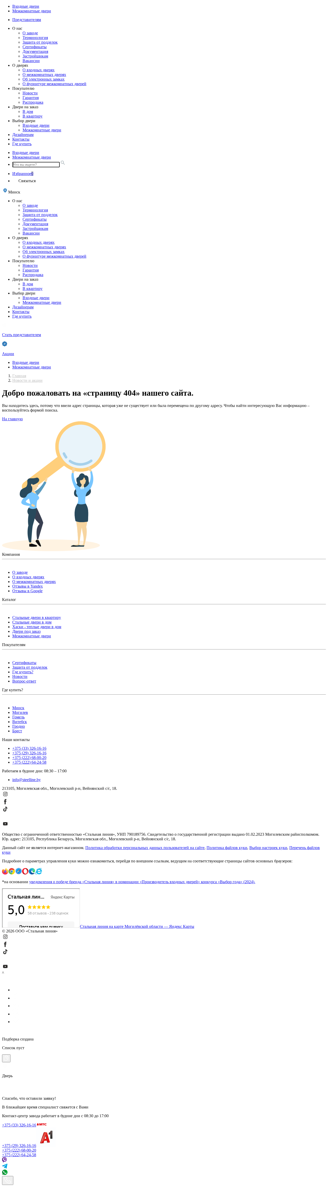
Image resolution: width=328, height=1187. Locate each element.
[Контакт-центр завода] (7, 1180)
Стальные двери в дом (32, 622)
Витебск (19, 721)
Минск (18, 708)
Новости (30, 93)
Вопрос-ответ (24, 681)
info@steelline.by (26, 779)
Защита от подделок (40, 42)
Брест (17, 731)
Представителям (26, 19)
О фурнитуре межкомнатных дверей (54, 84)
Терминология (35, 37)
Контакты (20, 139)
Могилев (20, 712)
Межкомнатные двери (31, 11)
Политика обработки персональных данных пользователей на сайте (144, 847)
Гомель (18, 717)
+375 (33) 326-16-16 (29, 748)
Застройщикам (35, 56)
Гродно (18, 726)
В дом (28, 111)
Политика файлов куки (227, 847)
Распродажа (33, 102)
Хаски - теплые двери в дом (36, 627)
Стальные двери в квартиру (36, 617)
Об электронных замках (44, 79)
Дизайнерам (23, 134)
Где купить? (22, 672)
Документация (35, 51)
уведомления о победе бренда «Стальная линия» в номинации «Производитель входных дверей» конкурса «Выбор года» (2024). (142, 882)
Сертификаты (35, 47)
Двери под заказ (26, 631)
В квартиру (33, 116)
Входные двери (25, 6)
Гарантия (31, 97)
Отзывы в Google (27, 591)
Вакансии (31, 61)
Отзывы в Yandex (27, 586)
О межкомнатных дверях (44, 74)
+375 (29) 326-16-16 (29, 753)
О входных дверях (39, 70)
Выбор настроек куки (268, 847)
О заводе (30, 33)
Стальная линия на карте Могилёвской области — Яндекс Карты (137, 926)
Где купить (22, 144)
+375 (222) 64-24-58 (29, 762)
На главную (12, 419)
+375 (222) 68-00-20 (29, 757)
